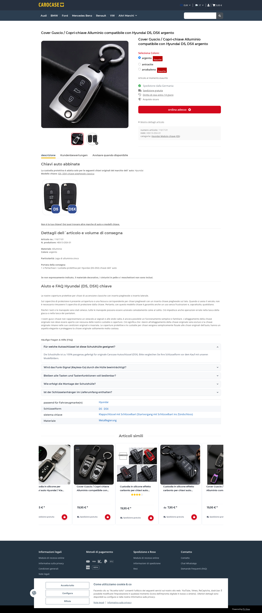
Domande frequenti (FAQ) (194, 568)
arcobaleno (154, 70)
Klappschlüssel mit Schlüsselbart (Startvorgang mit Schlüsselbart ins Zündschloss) (146, 414)
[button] (185, 5)
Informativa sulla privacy (119, 602)
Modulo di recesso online (51, 557)
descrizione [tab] (48, 155)
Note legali (99, 602)
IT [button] (200, 5)
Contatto (185, 557)
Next (215, 486)
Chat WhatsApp (189, 563)
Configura (67, 593)
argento (152, 58)
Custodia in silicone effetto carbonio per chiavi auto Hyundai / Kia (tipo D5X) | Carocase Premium (178, 488)
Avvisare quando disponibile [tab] (110, 155)
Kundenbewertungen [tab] (74, 155)
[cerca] (219, 15)
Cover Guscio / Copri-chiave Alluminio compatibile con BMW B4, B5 (93, 488)
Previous (46, 486)
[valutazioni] (137, 494)
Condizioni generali (48, 568)
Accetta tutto (67, 585)
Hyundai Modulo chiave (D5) (165, 136)
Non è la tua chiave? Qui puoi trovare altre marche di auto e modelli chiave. (80, 224)
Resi (135, 568)
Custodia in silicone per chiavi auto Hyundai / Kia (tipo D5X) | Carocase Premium (48, 488)
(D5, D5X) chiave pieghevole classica (76, 173)
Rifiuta (67, 601)
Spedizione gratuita (153, 90)
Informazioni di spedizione (147, 563)
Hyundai (103, 402)
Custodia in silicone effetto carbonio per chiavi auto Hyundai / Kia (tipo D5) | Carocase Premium (135, 488)
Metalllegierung (108, 420)
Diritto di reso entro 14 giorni (158, 94)
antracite (147, 64)
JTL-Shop (246, 609)
